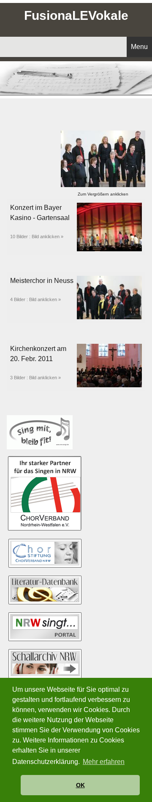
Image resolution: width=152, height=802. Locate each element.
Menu (139, 46)
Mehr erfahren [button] (104, 761)
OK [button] (80, 785)
